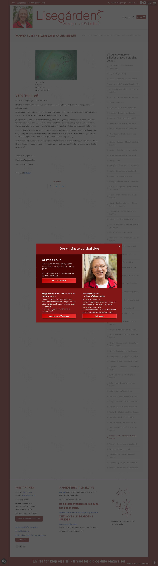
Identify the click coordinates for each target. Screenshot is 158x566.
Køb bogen (99, 316)
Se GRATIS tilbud (59, 281)
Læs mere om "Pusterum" (59, 316)
